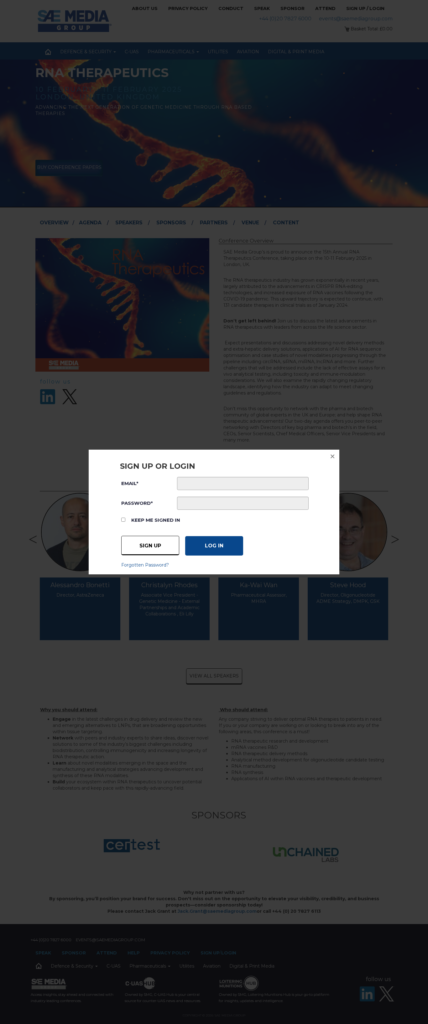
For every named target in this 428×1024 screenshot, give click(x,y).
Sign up (150, 546)
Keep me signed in (155, 520)
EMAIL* (129, 483)
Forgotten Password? (145, 565)
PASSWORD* (137, 503)
